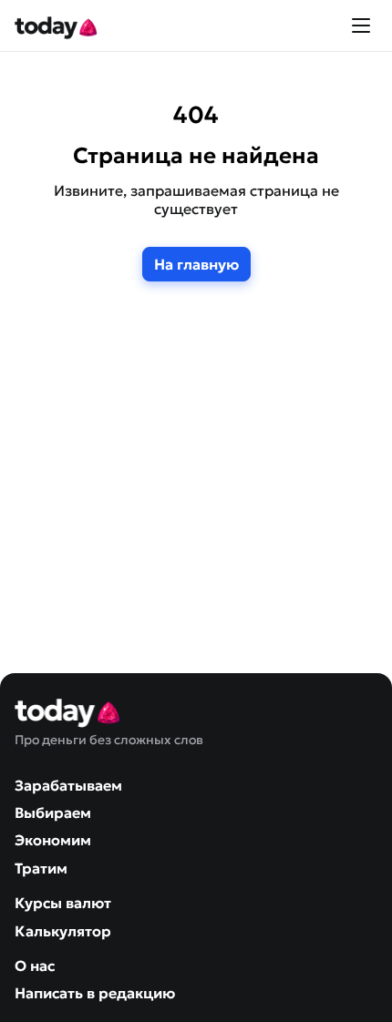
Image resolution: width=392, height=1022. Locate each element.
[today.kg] (57, 25)
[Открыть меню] (361, 25)
